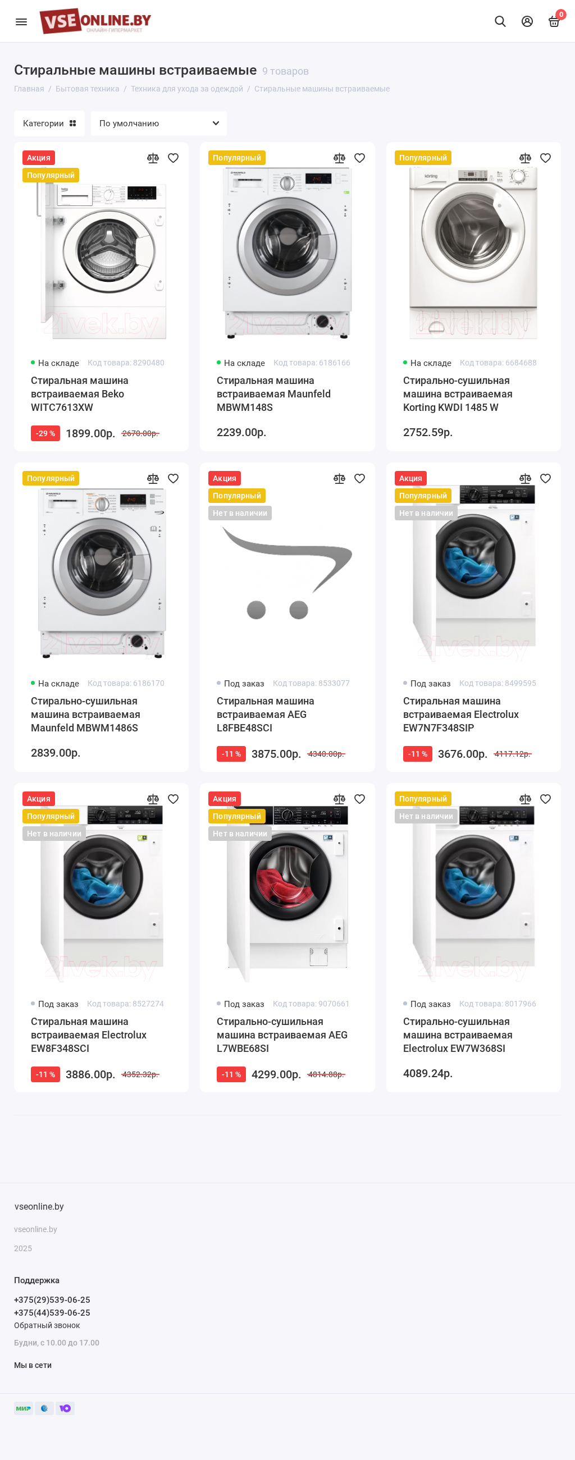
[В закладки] (173, 157)
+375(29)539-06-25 (52, 1300)
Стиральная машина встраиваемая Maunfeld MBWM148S (274, 393)
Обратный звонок (47, 1325)
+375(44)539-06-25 (52, 1313)
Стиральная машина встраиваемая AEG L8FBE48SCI (265, 714)
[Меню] (21, 21)
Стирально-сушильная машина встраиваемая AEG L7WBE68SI (282, 1034)
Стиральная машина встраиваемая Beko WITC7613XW (80, 393)
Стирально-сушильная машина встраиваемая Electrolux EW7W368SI (458, 1034)
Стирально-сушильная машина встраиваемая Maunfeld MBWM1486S (85, 714)
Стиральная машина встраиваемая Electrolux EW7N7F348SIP (461, 714)
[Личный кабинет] (527, 21)
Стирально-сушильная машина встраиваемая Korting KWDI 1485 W (458, 393)
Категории (43, 123)
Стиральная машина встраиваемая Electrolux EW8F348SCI (89, 1034)
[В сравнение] (152, 157)
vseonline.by (39, 1206)
